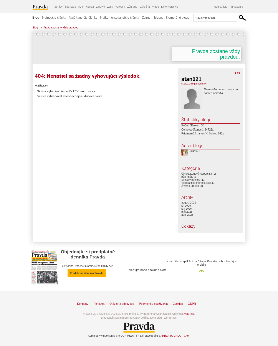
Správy (58, 6)
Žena (110, 6)
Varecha (120, 6)
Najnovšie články (54, 17)
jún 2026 (186, 208)
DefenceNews (169, 6)
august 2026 (188, 202)
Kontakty (82, 303)
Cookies (178, 303)
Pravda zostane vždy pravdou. (61, 27)
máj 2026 (186, 211)
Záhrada (132, 6)
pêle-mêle (187, 176)
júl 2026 (186, 205)
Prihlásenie (236, 6)
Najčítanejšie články (83, 17)
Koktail (90, 6)
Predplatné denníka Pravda (86, 273)
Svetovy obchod (190, 179)
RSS (237, 73)
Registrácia (220, 6)
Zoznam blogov (152, 17)
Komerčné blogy (177, 17)
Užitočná (144, 6)
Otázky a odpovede (121, 303)
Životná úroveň (190, 185)
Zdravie (100, 6)
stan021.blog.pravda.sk (193, 83)
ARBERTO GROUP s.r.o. (175, 335)
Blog (35, 17)
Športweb (70, 6)
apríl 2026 (187, 214)
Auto (81, 6)
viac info (189, 313)
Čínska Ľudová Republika (196, 173)
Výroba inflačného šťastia (196, 182)
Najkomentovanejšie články (119, 17)
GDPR (192, 303)
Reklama (98, 303)
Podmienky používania (153, 303)
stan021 (195, 150)
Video (155, 6)
